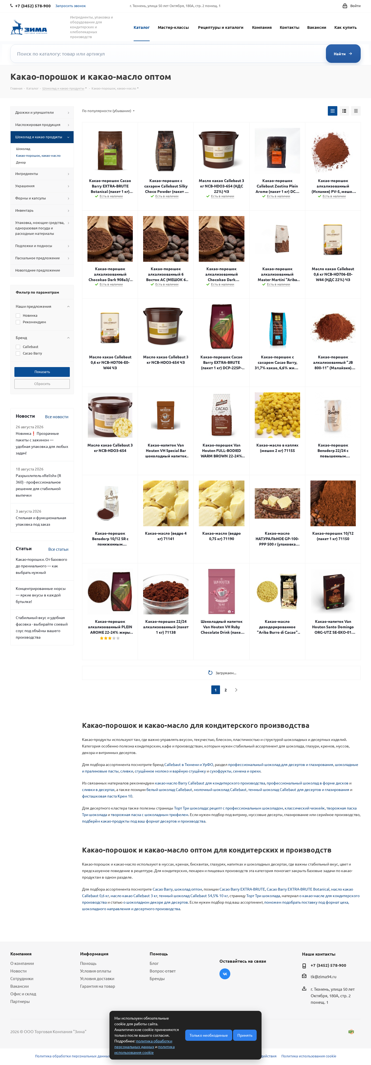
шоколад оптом (188, 889)
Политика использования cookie (308, 1056)
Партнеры (20, 1001)
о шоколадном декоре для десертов (155, 902)
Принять (244, 1035)
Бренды (157, 978)
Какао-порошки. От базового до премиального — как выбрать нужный (41, 566)
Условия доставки (97, 978)
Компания (262, 27)
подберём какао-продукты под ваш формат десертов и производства (143, 820)
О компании (22, 963)
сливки (126, 770)
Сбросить (42, 383)
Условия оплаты (95, 970)
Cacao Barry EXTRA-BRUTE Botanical (298, 889)
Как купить (345, 27)
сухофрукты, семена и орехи (235, 770)
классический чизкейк (305, 807)
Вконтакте (224, 973)
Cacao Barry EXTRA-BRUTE (242, 889)
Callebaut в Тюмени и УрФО (188, 764)
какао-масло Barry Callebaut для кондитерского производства (210, 782)
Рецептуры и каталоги (220, 27)
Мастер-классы (173, 27)
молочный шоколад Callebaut (220, 789)
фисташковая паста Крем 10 (107, 795)
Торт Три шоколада (263, 895)
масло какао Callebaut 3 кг (134, 895)
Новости (18, 970)
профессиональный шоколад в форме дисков (307, 782)
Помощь (88, 963)
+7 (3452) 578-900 (328, 965)
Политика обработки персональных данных (73, 1056)
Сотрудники (21, 978)
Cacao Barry (163, 889)
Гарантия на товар (97, 986)
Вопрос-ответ (163, 970)
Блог (154, 963)
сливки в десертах (98, 789)
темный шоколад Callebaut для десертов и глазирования (298, 789)
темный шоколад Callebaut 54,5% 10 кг (193, 895)
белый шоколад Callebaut (169, 789)
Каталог (142, 27)
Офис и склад (23, 993)
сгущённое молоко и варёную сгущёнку (170, 770)
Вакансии (316, 27)
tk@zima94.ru (324, 976)
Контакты (289, 27)
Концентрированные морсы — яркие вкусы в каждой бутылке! (41, 595)
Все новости (56, 416)
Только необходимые (209, 1035)
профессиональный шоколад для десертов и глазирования (280, 764)
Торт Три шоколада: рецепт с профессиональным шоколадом (228, 807)
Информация (94, 953)
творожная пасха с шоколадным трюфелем (149, 814)
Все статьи (58, 549)
